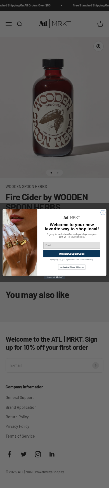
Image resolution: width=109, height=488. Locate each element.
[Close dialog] (103, 212)
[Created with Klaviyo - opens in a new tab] (54, 277)
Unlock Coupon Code (72, 253)
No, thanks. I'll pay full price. (72, 267)
